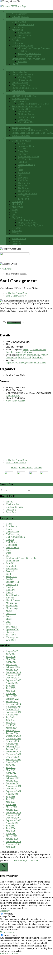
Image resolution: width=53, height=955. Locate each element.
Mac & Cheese (13, 600)
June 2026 (10, 656)
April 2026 (11, 662)
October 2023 (12, 741)
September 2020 (13, 820)
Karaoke (10, 597)
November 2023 (13, 738)
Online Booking (19, 101)
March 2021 (11, 807)
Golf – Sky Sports (26, 220)
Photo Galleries (13, 69)
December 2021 (13, 783)
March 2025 (11, 696)
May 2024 (10, 722)
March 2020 (11, 836)
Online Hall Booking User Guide (33, 103)
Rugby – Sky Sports (27, 222)
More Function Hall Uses (23, 109)
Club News (11, 542)
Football (10, 579)
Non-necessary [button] (7, 932)
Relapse (21, 175)
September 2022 (13, 759)
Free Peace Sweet (26, 159)
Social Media (12, 236)
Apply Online (24, 32)
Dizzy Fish (23, 151)
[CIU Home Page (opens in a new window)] (13, 6)
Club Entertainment (15, 138)
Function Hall (24, 357)
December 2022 (13, 751)
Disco (25, 349)
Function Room (13, 352)
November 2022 (13, 754)
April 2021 (11, 804)
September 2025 (13, 680)
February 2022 (13, 778)
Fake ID (10, 501)
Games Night (12, 584)
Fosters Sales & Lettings (29, 56)
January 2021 (12, 810)
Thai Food (11, 634)
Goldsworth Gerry (26, 164)
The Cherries (24, 183)
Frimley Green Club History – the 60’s (30, 130)
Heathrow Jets (12, 504)
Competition (11, 545)
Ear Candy (23, 154)
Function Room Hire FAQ (24, 96)
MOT (20, 167)
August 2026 (12, 651)
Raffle (9, 624)
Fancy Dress (12, 568)
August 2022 (12, 762)
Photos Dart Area (20, 82)
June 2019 (10, 846)
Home (9, 11)
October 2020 (12, 817)
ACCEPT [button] (35, 860)
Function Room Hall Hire (18, 93)
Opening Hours (19, 27)
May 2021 (10, 802)
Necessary (8, 913)
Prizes (8, 619)
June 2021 (10, 799)
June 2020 (10, 828)
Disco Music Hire (26, 122)
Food (8, 574)
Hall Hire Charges (20, 98)
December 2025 (13, 672)
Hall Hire (10, 589)
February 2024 (13, 730)
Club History (12, 125)
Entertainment (12, 560)
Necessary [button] (5, 910)
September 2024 (13, 712)
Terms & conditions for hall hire (26, 106)
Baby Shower (24, 111)
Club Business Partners (22, 45)
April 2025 (11, 693)
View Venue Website (15, 400)
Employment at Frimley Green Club (28, 59)
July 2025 (10, 685)
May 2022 (10, 770)
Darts (14, 212)
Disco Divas (11, 512)
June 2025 (10, 688)
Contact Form (26, 467)
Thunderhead (24, 191)
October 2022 (12, 757)
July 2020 (10, 825)
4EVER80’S (24, 199)
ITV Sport (16, 233)
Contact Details (19, 22)
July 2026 (10, 654)
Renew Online (24, 35)
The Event (22, 185)
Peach (20, 170)
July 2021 (10, 796)
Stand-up (10, 632)
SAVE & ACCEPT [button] (9, 953)
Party (8, 616)
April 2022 (11, 773)
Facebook (16, 243)
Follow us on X (19, 238)
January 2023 (12, 749)
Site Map (16, 64)
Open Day (11, 613)
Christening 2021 (26, 80)
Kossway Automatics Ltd (29, 53)
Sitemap (38, 467)
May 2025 (10, 691)
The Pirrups (23, 188)
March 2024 (11, 728)
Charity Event (12, 531)
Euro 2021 (11, 563)
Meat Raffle (17, 204)
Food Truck (11, 576)
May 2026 (10, 659)
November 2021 (13, 786)
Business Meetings (26, 117)
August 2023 (12, 743)
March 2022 (11, 775)
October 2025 (12, 677)
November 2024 (13, 706)
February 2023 (13, 746)
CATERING (24, 119)
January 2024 (12, 733)
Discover (22, 148)
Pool (14, 214)
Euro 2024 (11, 566)
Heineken (22, 51)
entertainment (39, 349)
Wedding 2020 (24, 77)
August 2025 (12, 683)
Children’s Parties (26, 114)
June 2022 (10, 767)
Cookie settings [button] (20, 860)
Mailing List (11, 603)
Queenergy (11, 509)
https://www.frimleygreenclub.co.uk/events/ (26, 362)
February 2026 (13, 667)
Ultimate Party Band (27, 193)
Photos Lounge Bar (21, 85)
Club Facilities (18, 37)
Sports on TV (12, 629)
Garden (9, 587)
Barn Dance (11, 526)
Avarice (21, 143)
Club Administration (15, 537)
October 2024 (12, 709)
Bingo (15, 209)
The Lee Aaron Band (16, 293)
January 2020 (12, 839)
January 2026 (12, 669)
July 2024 (10, 717)
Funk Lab (22, 162)
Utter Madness (24, 196)
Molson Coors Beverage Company (34, 48)
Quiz (8, 621)
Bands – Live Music (21, 140)
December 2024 (13, 704)
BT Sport (16, 228)
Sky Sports (17, 217)
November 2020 (13, 815)
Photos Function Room (22, 74)
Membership (17, 29)
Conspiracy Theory (27, 146)
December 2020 (13, 812)
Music (9, 611)
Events (9, 66)
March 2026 (11, 664)
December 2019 (13, 841)
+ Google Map (13, 395)
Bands (9, 523)
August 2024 (12, 714)
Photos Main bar (19, 72)
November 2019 (13, 844)
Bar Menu (16, 40)
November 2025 (13, 675)
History (9, 592)
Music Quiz (17, 207)
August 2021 (12, 794)
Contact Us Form (26, 24)
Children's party (13, 534)
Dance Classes (12, 547)
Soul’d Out (23, 180)
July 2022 (10, 765)
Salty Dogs (23, 177)
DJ (31, 349)
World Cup (11, 640)
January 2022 (12, 780)
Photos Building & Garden (24, 88)
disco (19, 354)
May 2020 (10, 831)
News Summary (19, 14)
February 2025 (13, 699)
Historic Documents (21, 135)
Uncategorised (12, 637)
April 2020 (11, 833)
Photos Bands (18, 90)
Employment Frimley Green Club (21, 558)
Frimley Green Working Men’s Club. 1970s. (32, 133)
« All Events (5, 268)
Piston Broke (24, 172)
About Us (10, 19)
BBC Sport (17, 230)
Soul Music (27, 352)
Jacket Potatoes (13, 595)
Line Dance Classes (16, 295)
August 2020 (12, 823)
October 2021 (12, 788)
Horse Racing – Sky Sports (30, 225)
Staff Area (22, 61)
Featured (10, 571)
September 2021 (13, 791)
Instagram (16, 241)
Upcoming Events (20, 16)
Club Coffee (17, 43)
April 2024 (11, 725)
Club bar (10, 539)
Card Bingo (17, 201)
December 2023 (13, 736)
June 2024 (10, 720)
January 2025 (12, 701)
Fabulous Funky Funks (28, 156)
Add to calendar (13, 323)
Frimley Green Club (21, 127)
